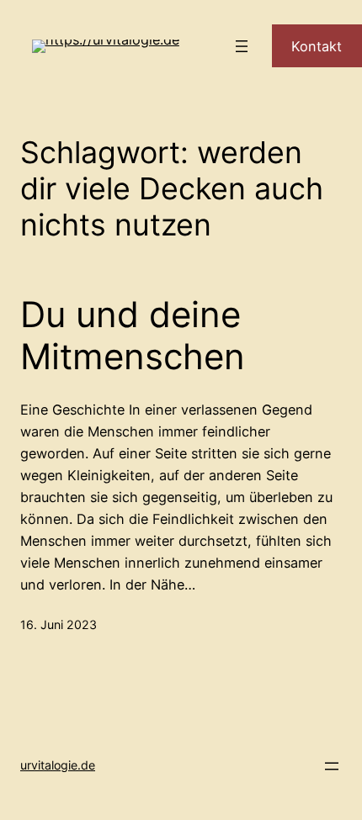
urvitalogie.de (57, 765)
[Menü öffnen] (242, 46)
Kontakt (316, 46)
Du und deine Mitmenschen (132, 336)
